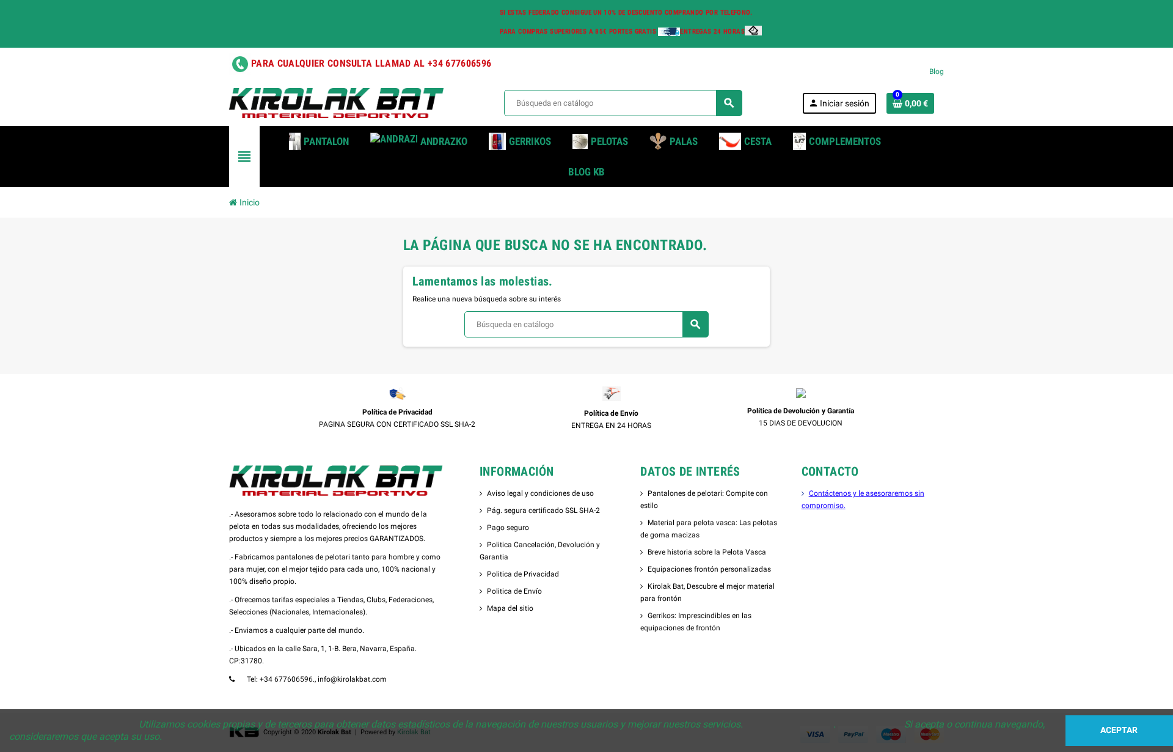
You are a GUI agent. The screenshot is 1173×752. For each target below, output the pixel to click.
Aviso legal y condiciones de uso (540, 493)
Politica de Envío (514, 591)
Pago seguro (508, 527)
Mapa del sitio (510, 608)
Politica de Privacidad (523, 574)
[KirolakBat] (336, 102)
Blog (936, 71)
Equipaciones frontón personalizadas (709, 569)
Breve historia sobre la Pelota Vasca (707, 552)
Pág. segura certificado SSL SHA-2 (543, 510)
